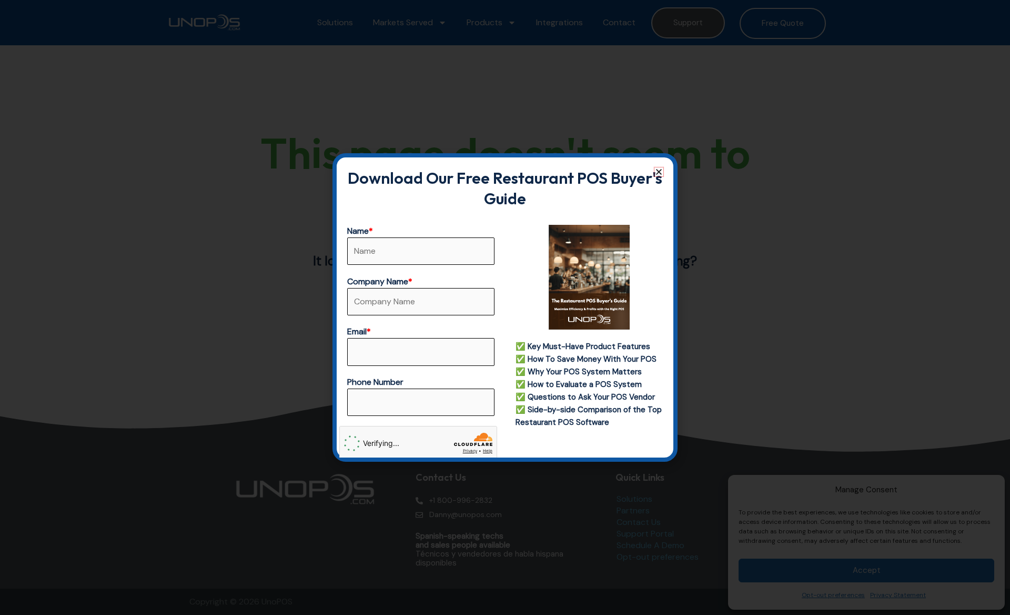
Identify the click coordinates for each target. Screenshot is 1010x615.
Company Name (379, 281)
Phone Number (375, 382)
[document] (505, 307)
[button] (659, 172)
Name (360, 230)
